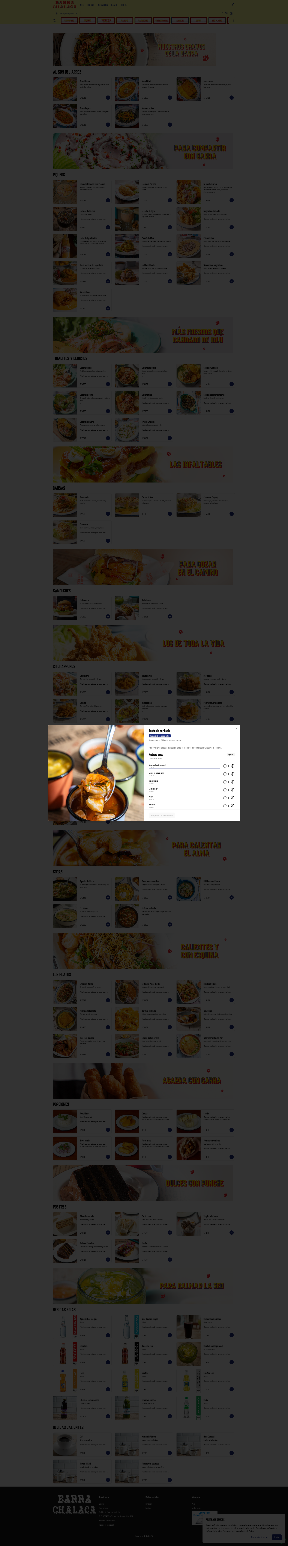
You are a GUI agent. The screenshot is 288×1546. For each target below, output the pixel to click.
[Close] (236, 729)
